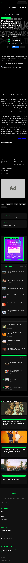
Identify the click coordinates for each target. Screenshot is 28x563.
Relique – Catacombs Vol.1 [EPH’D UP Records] (6, 170)
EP (4, 419)
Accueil (2, 12)
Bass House (8, 12)
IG (2, 502)
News (5, 7)
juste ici (19, 103)
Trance (3, 516)
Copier (22, 46)
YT (9, 502)
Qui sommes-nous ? (6, 530)
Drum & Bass (4, 519)
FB (6, 502)
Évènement (7, 475)
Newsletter (4, 541)
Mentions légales (4, 560)
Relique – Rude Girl (6, 159)
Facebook (16, 46)
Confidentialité (12, 560)
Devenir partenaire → (9, 550)
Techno (3, 511)
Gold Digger (22, 204)
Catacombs (9, 204)
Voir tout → (21, 319)
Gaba (16, 204)
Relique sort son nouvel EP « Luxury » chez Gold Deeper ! (19, 161)
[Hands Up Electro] (3, 3)
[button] (3, 3)
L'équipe (3, 533)
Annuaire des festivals (6, 538)
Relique (4, 207)
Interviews (13, 7)
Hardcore (3, 522)
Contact (3, 535)
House (2, 514)
